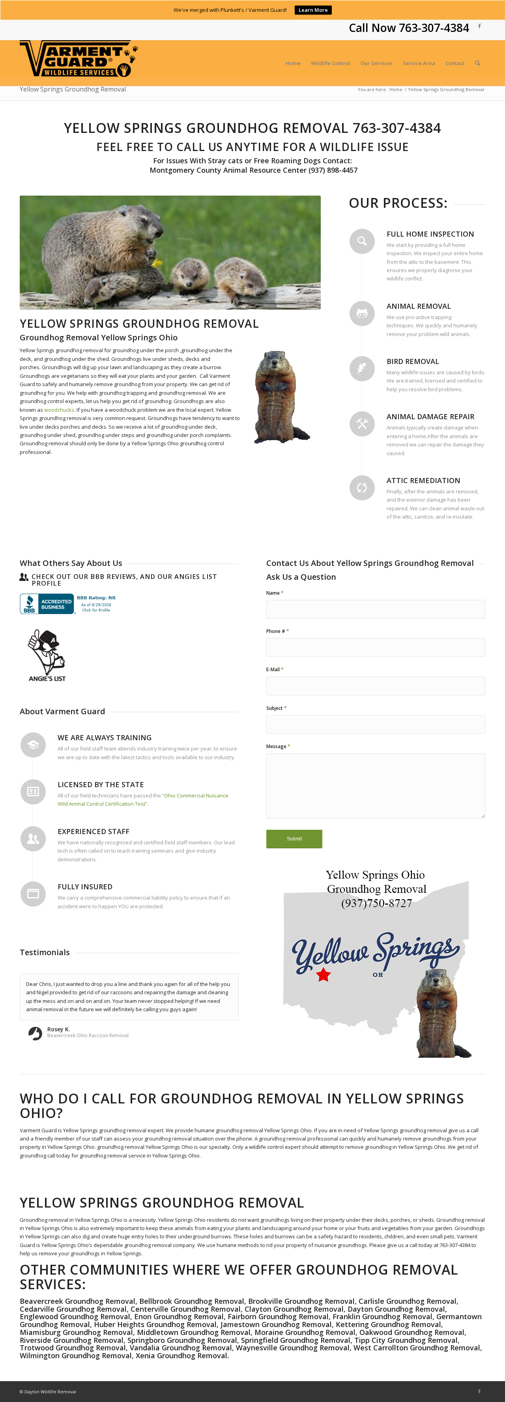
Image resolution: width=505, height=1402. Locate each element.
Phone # (277, 631)
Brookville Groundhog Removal (301, 1301)
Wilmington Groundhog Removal (76, 1355)
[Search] (477, 63)
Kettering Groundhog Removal (388, 1324)
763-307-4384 (434, 27)
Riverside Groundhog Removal (71, 1340)
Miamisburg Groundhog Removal (76, 1332)
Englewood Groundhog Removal (75, 1316)
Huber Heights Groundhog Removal (155, 1324)
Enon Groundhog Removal (179, 1316)
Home (395, 89)
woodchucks (59, 409)
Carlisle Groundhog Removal (407, 1301)
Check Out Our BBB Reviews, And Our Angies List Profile (124, 580)
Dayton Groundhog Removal (396, 1309)
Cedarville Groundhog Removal (73, 1309)
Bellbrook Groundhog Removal (191, 1301)
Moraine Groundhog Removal (304, 1332)
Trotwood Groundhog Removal (73, 1347)
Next (303, 252)
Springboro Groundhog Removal (182, 1340)
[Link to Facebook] (479, 26)
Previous (37, 252)
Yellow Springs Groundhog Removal (73, 89)
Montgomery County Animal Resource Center (227, 170)
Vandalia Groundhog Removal (181, 1347)
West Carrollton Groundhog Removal (417, 1347)
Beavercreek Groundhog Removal (77, 1301)
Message (278, 746)
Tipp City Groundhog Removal (406, 1340)
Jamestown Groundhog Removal (276, 1324)
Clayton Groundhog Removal (294, 1309)
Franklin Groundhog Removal (382, 1316)
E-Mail (275, 669)
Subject (276, 708)
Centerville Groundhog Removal (186, 1309)
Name (275, 593)
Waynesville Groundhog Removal (293, 1347)
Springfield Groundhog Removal (295, 1340)
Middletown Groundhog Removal (194, 1332)
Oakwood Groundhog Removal (411, 1332)
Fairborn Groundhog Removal (278, 1316)
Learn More (313, 9)
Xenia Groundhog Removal (181, 1355)
